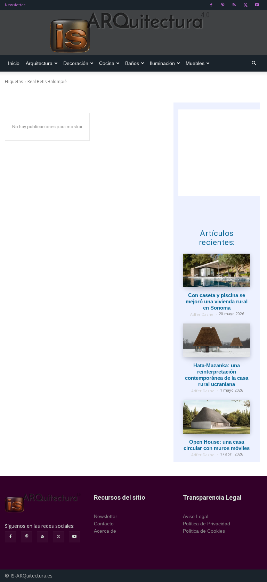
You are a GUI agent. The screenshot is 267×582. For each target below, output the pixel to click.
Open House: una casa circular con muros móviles (217, 445)
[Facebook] (211, 5)
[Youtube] (257, 5)
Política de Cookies (204, 531)
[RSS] (234, 5)
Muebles (195, 63)
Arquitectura (39, 63)
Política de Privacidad (206, 523)
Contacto (104, 523)
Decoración (75, 63)
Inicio (13, 63)
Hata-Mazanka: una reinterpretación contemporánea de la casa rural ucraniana (216, 374)
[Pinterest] (222, 5)
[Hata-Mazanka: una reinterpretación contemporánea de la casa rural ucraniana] (216, 340)
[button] (253, 63)
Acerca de (105, 531)
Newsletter (15, 4)
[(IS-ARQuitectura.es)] (133, 33)
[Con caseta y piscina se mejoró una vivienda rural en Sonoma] (216, 270)
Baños (132, 63)
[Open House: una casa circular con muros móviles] (216, 417)
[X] (245, 5)
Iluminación (162, 63)
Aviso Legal (195, 516)
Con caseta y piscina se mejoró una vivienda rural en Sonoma (217, 301)
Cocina (106, 63)
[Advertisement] (222, 152)
